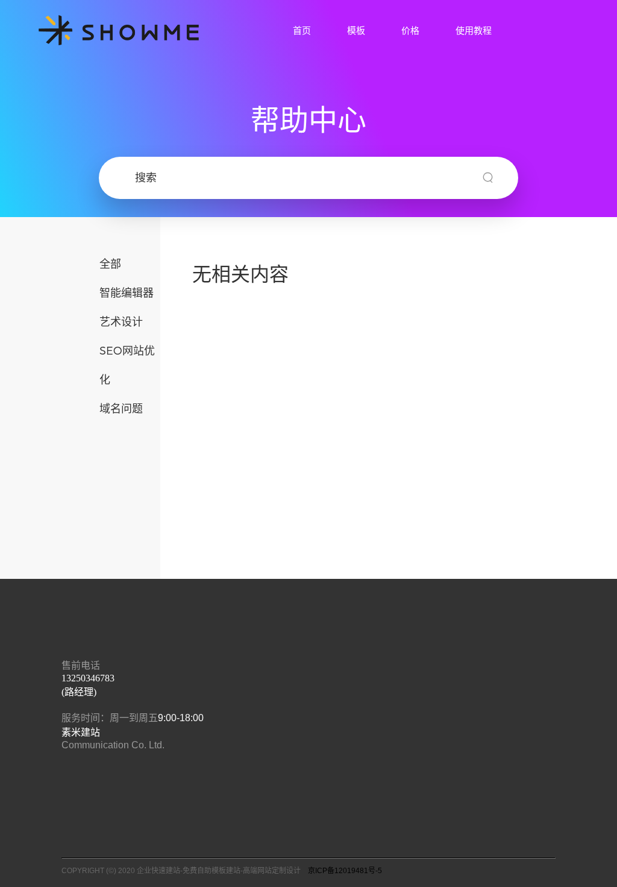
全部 (110, 263)
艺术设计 (121, 321)
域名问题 (121, 408)
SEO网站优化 (127, 364)
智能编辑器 (126, 292)
